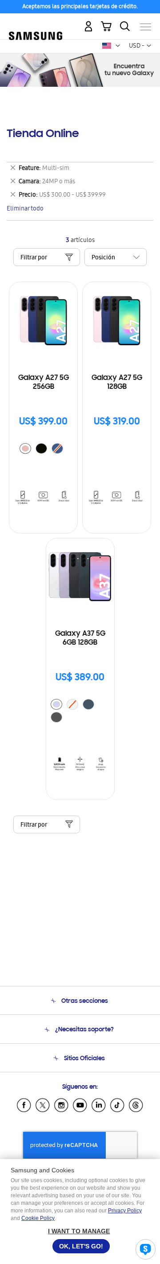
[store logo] (35, 23)
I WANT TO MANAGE (79, 1231)
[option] (25, 448)
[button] (118, 46)
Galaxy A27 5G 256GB (43, 382)
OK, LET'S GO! (81, 1246)
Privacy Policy (125, 1210)
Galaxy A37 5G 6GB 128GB (80, 638)
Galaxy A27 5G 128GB (117, 382)
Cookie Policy (38, 1218)
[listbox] (44, 449)
